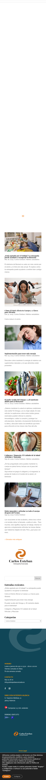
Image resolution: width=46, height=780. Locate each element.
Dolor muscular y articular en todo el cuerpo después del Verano (22, 512)
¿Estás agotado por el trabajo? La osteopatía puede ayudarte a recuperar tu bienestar (22, 257)
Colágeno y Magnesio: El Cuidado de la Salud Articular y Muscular (22, 456)
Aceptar (6, 776)
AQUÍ (8, 763)
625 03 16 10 (9, 680)
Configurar (17, 776)
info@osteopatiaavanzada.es (15, 682)
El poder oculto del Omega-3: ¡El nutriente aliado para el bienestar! (21, 401)
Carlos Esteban (20, 259)
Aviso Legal (23, 751)
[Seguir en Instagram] (9, 688)
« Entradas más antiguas (13, 539)
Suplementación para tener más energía (20, 353)
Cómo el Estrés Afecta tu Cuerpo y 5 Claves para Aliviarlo (21, 311)
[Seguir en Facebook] (5, 688)
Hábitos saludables (32, 259)
